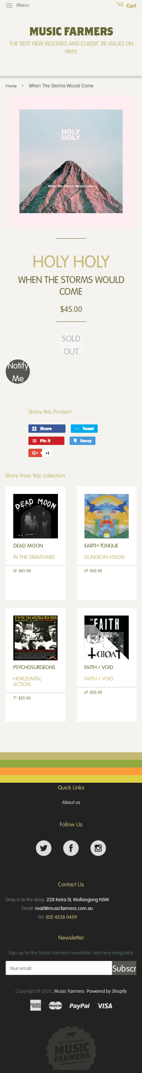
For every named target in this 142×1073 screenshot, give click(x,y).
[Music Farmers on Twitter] (43, 848)
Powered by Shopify (107, 991)
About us (71, 802)
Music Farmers (69, 991)
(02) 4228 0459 (61, 916)
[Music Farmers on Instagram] (98, 848)
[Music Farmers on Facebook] (71, 848)
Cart (130, 5)
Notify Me (18, 371)
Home (11, 86)
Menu (22, 5)
